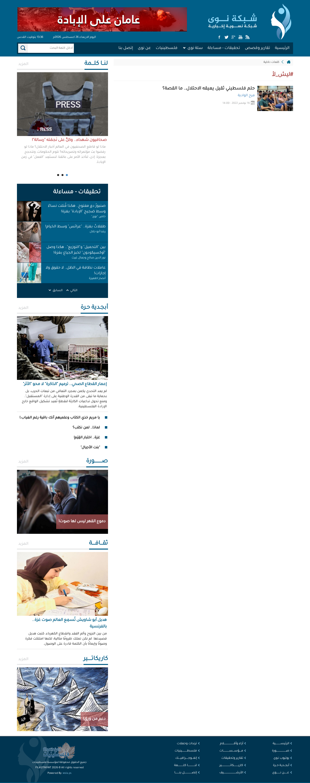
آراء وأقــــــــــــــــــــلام (231, 743)
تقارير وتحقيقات (232, 758)
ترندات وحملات (187, 743)
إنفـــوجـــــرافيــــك (186, 758)
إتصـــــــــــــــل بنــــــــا (185, 773)
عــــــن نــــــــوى (280, 773)
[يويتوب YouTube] (240, 37)
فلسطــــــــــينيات (186, 751)
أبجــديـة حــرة (281, 765)
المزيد (23, 64)
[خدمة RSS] (247, 37)
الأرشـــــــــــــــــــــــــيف (231, 773)
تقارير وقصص (257, 48)
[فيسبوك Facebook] (219, 37)
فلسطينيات (167, 48)
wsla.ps (67, 773)
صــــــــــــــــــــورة (280, 751)
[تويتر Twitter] (226, 37)
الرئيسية (282, 48)
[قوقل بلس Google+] (233, 37)
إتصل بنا (125, 48)
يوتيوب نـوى (281, 758)
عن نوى (144, 48)
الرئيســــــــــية (281, 743)
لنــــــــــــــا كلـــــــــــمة (185, 765)
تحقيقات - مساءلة (224, 48)
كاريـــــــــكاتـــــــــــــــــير (231, 765)
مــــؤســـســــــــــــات (231, 751)
